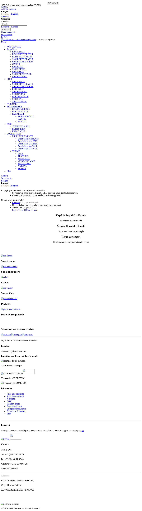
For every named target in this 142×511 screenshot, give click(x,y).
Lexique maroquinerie (16, 409)
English (14, 14)
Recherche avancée (9, 27)
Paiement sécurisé (14, 406)
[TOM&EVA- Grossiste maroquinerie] (18, 39)
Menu (3, 42)
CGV (9, 401)
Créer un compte (8, 32)
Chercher (5, 16)
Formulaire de (16, 411)
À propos (11, 399)
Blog (9, 414)
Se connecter (6, 34)
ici (83, 430)
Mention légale (13, 404)
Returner (16, 202)
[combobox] (14, 24)
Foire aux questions (15, 394)
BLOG (4, 37)
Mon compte (31, 210)
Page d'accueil (18, 210)
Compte (4, 176)
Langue (4, 181)
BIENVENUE (53, 3)
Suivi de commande (15, 396)
